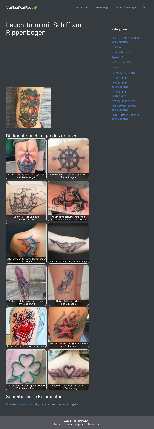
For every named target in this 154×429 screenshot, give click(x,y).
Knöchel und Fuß (121, 62)
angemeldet (25, 404)
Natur (114, 67)
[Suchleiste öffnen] (144, 7)
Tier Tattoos (81, 7)
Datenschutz (95, 424)
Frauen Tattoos (120, 52)
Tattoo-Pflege (101, 7)
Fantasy (116, 47)
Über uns (57, 424)
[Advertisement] (52, 61)
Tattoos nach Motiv (123, 100)
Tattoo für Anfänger (126, 7)
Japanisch (117, 57)
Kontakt (69, 424)
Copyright (80, 424)
